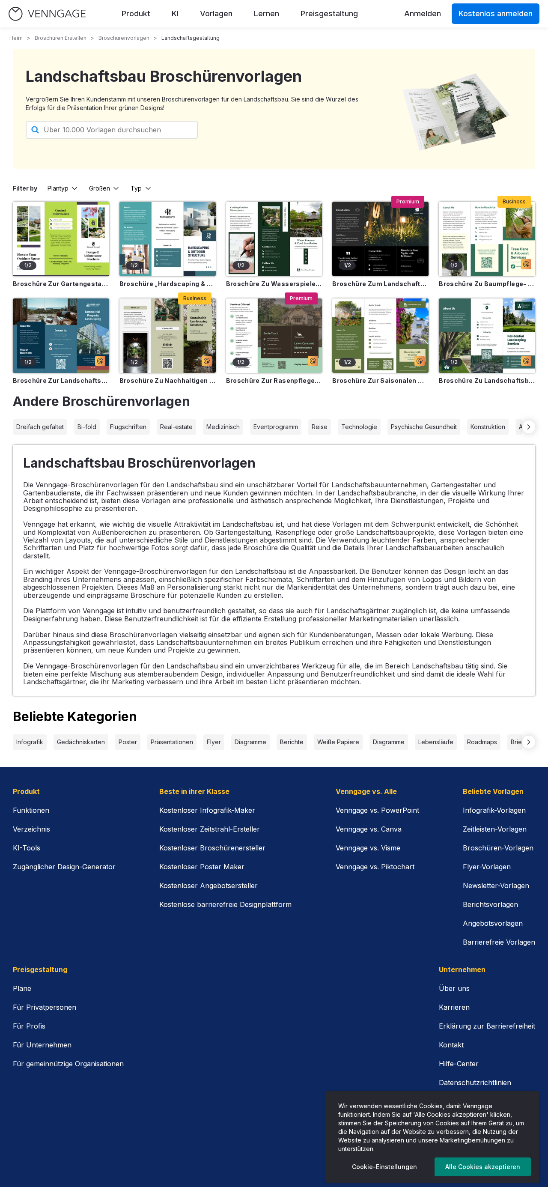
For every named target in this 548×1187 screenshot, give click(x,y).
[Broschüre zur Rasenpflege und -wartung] (274, 335)
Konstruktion (488, 426)
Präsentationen (172, 742)
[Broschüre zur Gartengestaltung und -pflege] (61, 239)
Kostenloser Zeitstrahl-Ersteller (209, 829)
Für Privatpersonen (44, 1007)
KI (175, 13)
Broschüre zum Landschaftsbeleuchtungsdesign (380, 283)
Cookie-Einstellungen (384, 1166)
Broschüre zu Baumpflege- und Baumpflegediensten (487, 283)
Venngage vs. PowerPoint (377, 810)
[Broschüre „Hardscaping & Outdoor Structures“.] (167, 239)
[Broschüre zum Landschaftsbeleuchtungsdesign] (380, 239)
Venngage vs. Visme (368, 848)
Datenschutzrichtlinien (475, 1082)
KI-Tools (26, 848)
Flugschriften (128, 426)
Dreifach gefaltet (40, 426)
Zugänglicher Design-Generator (64, 866)
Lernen (266, 13)
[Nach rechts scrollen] (528, 427)
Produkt (136, 13)
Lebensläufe (435, 742)
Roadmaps (482, 742)
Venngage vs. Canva (369, 829)
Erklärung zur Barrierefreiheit (487, 1026)
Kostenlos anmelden (496, 13)
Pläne (22, 988)
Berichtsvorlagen (490, 904)
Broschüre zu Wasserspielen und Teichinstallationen (274, 283)
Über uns (454, 988)
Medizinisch (223, 426)
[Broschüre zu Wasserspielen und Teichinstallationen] (274, 239)
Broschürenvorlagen (123, 38)
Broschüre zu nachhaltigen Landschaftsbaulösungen (167, 380)
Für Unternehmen (42, 1045)
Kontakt (451, 1045)
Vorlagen (216, 13)
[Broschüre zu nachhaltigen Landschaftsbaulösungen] (167, 335)
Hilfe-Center (459, 1063)
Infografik (29, 742)
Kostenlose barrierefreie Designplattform (225, 904)
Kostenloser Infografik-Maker (207, 810)
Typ (136, 188)
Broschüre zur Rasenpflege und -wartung (274, 380)
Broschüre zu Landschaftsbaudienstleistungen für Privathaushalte (487, 380)
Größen (99, 188)
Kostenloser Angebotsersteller (208, 885)
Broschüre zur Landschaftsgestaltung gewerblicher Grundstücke (61, 380)
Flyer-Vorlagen (487, 866)
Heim (16, 38)
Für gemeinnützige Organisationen (68, 1063)
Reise (320, 426)
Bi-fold (86, 426)
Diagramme (250, 742)
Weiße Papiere (338, 742)
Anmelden (422, 13)
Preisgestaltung (329, 13)
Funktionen (31, 810)
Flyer (214, 742)
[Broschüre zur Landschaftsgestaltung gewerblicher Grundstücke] (61, 335)
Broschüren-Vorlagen (498, 848)
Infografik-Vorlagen (494, 810)
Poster (128, 742)
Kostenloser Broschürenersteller (212, 848)
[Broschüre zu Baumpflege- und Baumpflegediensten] (487, 239)
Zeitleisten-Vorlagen (495, 829)
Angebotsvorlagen (493, 923)
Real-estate (176, 426)
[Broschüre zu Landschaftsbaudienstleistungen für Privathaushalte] (487, 335)
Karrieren (454, 1007)
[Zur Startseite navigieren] (47, 14)
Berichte (292, 742)
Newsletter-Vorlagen (496, 885)
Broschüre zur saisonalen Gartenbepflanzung (380, 380)
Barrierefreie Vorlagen (499, 942)
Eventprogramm (275, 426)
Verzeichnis (31, 829)
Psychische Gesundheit (424, 426)
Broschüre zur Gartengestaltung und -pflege (61, 283)
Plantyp (58, 188)
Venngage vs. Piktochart (375, 866)
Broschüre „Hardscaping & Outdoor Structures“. (167, 283)
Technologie (359, 426)
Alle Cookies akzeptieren (482, 1166)
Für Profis (29, 1026)
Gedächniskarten (81, 742)
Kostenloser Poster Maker (201, 866)
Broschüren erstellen (60, 38)
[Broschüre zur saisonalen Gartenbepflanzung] (380, 335)
